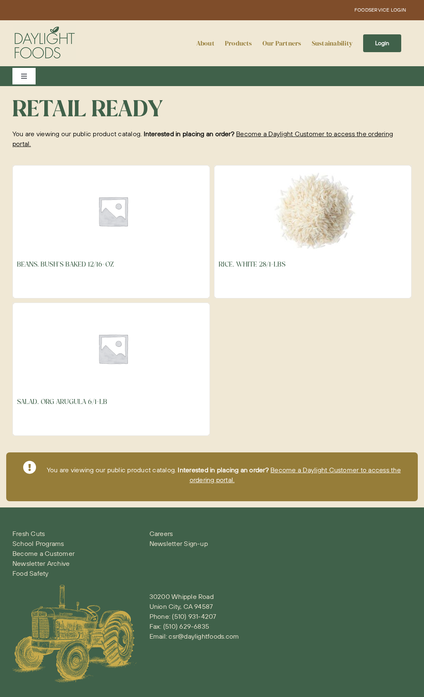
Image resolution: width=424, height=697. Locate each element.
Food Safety (30, 573)
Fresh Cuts (28, 533)
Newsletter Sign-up (178, 543)
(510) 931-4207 (194, 616)
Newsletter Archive (41, 563)
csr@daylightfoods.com (204, 636)
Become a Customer (43, 553)
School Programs (38, 543)
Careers (161, 533)
